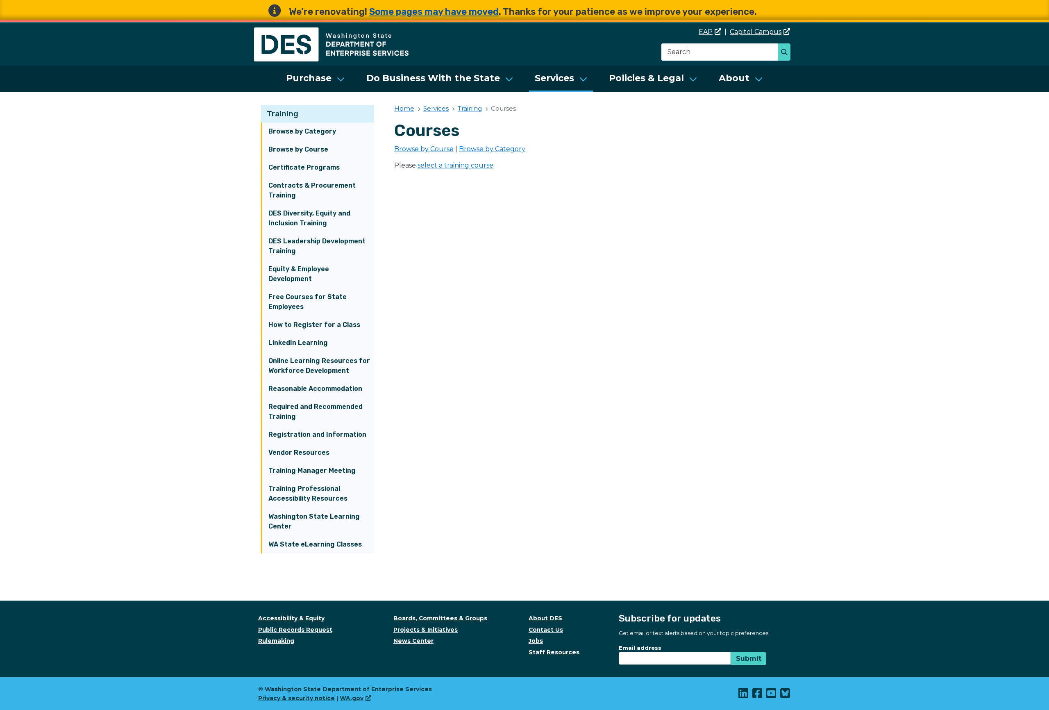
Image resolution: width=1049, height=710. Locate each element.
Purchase (309, 78)
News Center (413, 640)
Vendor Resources (298, 452)
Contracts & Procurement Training (312, 190)
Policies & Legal (646, 78)
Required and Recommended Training (315, 411)
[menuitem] (315, 79)
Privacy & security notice (296, 698)
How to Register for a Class (314, 325)
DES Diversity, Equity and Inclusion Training (309, 218)
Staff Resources (554, 652)
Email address (640, 647)
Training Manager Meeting (312, 470)
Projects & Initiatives (425, 629)
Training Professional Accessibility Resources (307, 493)
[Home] (331, 32)
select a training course (455, 165)
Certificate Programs (304, 167)
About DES (545, 618)
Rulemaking (276, 640)
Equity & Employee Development (298, 274)
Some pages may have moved (434, 11)
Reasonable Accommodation (315, 388)
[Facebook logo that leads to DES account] (757, 695)
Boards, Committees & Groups (440, 618)
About (734, 78)
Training (282, 113)
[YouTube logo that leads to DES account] (771, 695)
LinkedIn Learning (298, 343)
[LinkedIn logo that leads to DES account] (743, 695)
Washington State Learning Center (314, 521)
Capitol (755, 32)
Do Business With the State (433, 78)
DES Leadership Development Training (317, 246)
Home (404, 108)
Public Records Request (295, 629)
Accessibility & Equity (291, 618)
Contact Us (546, 629)
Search (786, 53)
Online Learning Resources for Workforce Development (319, 365)
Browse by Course (298, 149)
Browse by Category (302, 131)
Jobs (536, 640)
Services (554, 78)
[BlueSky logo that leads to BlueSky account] (785, 695)
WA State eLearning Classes (315, 544)
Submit (748, 658)
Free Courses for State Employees (307, 302)
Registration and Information (317, 434)
